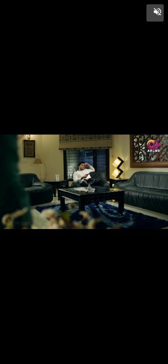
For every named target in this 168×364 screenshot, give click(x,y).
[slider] (84, 347)
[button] (155, 13)
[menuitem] (142, 356)
